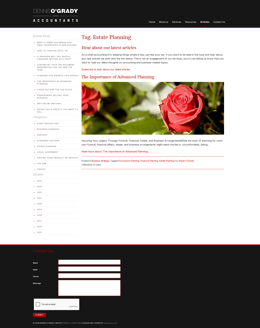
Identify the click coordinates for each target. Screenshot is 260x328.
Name (35, 263)
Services (176, 21)
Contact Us (219, 21)
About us (163, 21)
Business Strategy (100, 160)
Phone (36, 276)
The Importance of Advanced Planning (118, 77)
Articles (204, 21)
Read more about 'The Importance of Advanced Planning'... (116, 151)
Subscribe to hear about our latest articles (106, 69)
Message (37, 283)
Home (152, 21)
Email (35, 270)
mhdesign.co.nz (110, 323)
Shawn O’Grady (186, 160)
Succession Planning (129, 160)
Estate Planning (166, 160)
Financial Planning (149, 160)
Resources (190, 21)
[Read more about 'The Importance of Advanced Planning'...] (153, 133)
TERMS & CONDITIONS (72, 323)
